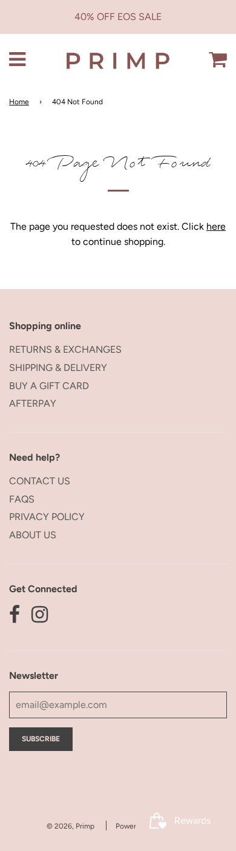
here (216, 226)
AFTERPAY (32, 403)
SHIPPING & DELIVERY (58, 367)
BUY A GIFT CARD (49, 386)
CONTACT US (39, 481)
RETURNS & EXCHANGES (65, 349)
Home (19, 102)
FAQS (21, 499)
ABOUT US (32, 535)
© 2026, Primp (70, 826)
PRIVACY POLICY (47, 516)
